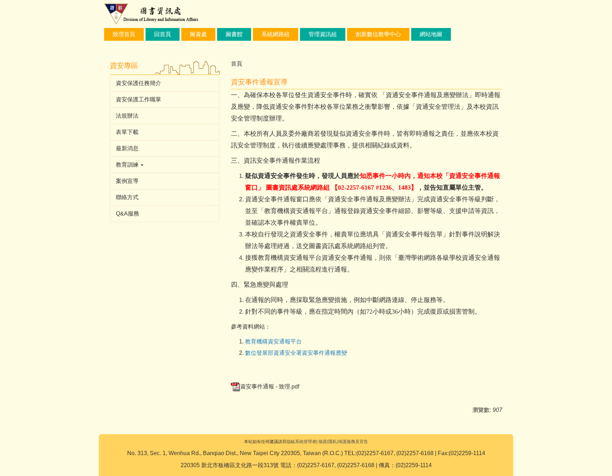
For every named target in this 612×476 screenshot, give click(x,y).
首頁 (236, 64)
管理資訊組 (322, 34)
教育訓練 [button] (128, 165)
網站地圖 (431, 34)
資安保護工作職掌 (138, 99)
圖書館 (234, 34)
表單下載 (127, 132)
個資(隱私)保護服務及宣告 (343, 441)
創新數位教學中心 (378, 34)
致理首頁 (124, 34)
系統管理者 (305, 441)
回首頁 (162, 34)
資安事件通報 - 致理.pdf (269, 386)
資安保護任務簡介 (138, 83)
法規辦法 (127, 116)
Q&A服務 (127, 214)
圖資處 (198, 34)
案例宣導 (127, 181)
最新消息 (127, 148)
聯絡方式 (127, 197)
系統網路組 (275, 34)
